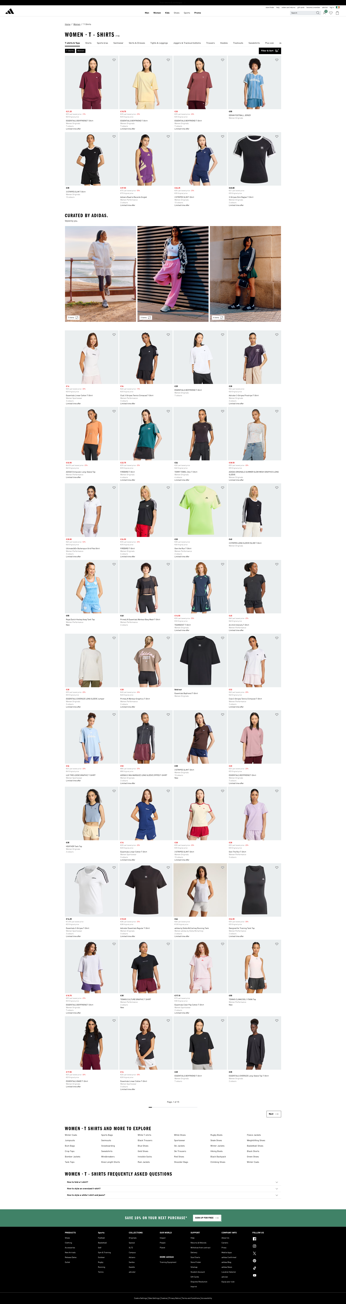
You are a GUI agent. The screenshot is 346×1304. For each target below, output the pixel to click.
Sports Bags (107, 1135)
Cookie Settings (140, 1298)
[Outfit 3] (245, 274)
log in (332, 7)
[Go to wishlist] (331, 13)
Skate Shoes (216, 1140)
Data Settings (154, 1298)
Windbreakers (108, 1157)
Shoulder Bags (181, 1162)
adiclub (325, 7)
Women (157, 13)
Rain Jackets (144, 1162)
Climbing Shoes (217, 1162)
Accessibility (206, 1298)
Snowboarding (108, 1146)
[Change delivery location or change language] (338, 7)
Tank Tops (69, 1162)
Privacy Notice (175, 1298)
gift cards (300, 7)
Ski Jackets (179, 1146)
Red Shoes (179, 1157)
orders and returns (288, 7)
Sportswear (179, 1140)
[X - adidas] (266, 1253)
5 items (71, 318)
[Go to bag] (337, 13)
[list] (173, 43)
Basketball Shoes (255, 1146)
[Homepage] (9, 11)
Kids (167, 13)
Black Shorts (253, 1151)
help (278, 7)
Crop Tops (69, 1151)
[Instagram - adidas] (266, 1246)
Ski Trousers (180, 1151)
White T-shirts (144, 1135)
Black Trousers (145, 1140)
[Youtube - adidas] (266, 1275)
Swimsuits (106, 1140)
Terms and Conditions (191, 1298)
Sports (187, 13)
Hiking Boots (216, 1151)
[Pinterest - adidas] (266, 1261)
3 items (144, 318)
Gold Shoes (143, 1151)
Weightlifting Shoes (256, 1140)
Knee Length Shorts (110, 1162)
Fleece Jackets (254, 1135)
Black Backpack (218, 1157)
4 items (216, 318)
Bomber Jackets (72, 1157)
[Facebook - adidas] (266, 1239)
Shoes (176, 13)
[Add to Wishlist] (114, 60)
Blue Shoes (143, 1146)
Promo (197, 13)
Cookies (164, 1298)
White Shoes (180, 1135)
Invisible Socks (145, 1157)
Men (147, 13)
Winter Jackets (217, 1146)
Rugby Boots (216, 1135)
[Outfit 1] (100, 274)
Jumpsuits (70, 1140)
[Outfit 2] (173, 274)
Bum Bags (70, 1146)
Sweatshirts (106, 1151)
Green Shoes (253, 1157)
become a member (313, 7)
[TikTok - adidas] (266, 1268)
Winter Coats (71, 1135)
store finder (270, 7)
